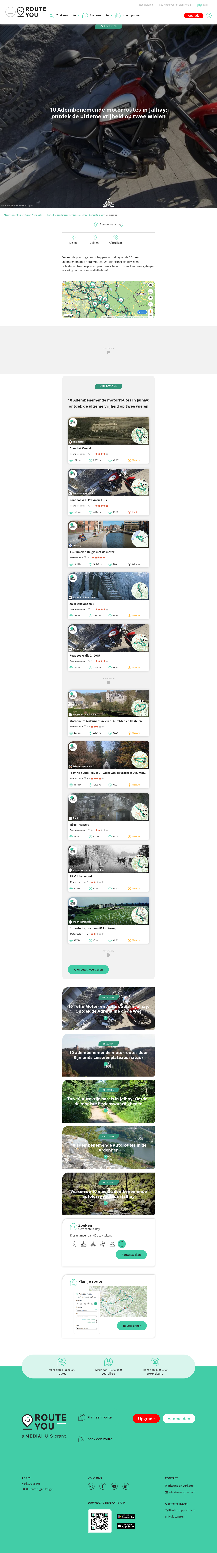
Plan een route (99, 1417)
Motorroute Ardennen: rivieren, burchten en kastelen (106, 721)
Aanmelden (179, 1418)
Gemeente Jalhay (79, 215)
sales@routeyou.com (181, 1492)
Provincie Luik (38, 215)
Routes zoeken (131, 1255)
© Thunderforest (121, 317)
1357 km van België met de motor (92, 552)
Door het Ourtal (80, 448)
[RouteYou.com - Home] (31, 12)
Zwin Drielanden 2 (82, 604)
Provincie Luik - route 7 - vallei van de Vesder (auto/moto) (108, 773)
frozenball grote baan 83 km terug (92, 928)
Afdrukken (115, 243)
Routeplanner (132, 1326)
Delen (73, 243)
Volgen (94, 243)
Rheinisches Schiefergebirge (58, 215)
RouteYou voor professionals (175, 4)
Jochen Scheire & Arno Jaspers (20, 205)
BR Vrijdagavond (81, 876)
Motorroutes (9, 215)
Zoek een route (99, 1439)
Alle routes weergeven (88, 969)
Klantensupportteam (181, 1510)
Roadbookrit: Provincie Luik (88, 500)
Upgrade (193, 15)
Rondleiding (146, 4)
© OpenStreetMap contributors (141, 317)
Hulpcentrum (176, 1516)
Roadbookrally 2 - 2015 (85, 655)
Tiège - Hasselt (79, 825)
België (20, 215)
